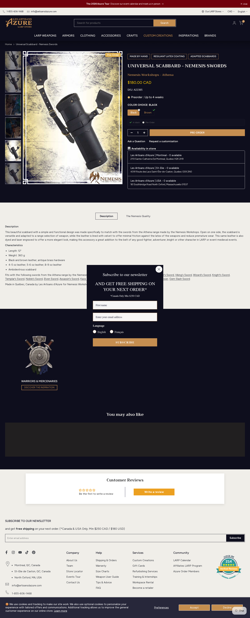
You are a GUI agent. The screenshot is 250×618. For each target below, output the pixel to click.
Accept (194, 607)
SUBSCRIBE (125, 342)
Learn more (60, 610)
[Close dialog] (159, 269)
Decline (227, 607)
